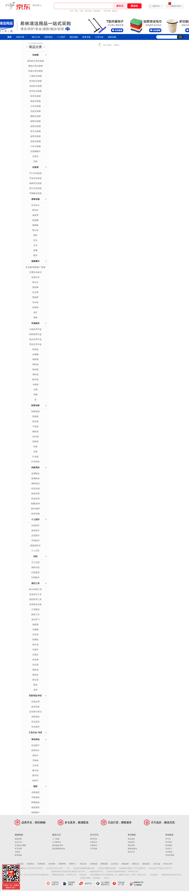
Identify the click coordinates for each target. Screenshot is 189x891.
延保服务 (168, 845)
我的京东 (156, 6)
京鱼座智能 (169, 855)
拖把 (35, 786)
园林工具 (35, 614)
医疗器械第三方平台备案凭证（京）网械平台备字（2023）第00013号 (118, 875)
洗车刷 (35, 634)
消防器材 (35, 716)
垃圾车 (35, 156)
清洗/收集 (35, 513)
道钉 (35, 312)
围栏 (35, 235)
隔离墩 (35, 225)
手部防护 (35, 540)
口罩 (71, 11)
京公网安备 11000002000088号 (30, 868)
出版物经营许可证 (96, 871)
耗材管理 (35, 493)
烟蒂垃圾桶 (35, 136)
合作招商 (51, 864)
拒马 (35, 240)
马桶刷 (35, 629)
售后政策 (131, 839)
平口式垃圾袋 (35, 173)
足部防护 (35, 535)
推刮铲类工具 (35, 599)
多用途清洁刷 (35, 604)
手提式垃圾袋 (35, 178)
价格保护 (131, 842)
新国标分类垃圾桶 (35, 61)
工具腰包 (35, 609)
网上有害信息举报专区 (102, 883)
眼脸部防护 (35, 545)
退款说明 (131, 845)
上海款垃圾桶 (35, 76)
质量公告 (135, 864)
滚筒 (35, 690)
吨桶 (35, 394)
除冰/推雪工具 (35, 589)
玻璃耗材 (35, 478)
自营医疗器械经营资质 (107, 868)
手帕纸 (35, 760)
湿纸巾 (35, 755)
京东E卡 (168, 849)
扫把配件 (35, 577)
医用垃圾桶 (35, 96)
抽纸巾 (35, 780)
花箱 (35, 161)
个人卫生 (35, 550)
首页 (9, 37)
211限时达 (56, 842)
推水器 (35, 644)
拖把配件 (35, 812)
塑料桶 (35, 359)
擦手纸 (35, 775)
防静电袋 (35, 411)
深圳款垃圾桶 (35, 86)
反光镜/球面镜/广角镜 (35, 267)
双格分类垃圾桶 (35, 71)
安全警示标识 (35, 711)
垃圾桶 (35, 55)
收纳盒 (35, 349)
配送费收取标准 (58, 849)
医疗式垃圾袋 (35, 188)
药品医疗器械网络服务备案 (84, 868)
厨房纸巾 (35, 750)
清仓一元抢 (78, 11)
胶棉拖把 (35, 802)
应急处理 (35, 701)
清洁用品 (88, 11)
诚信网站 (86, 883)
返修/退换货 (132, 849)
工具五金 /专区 (35, 732)
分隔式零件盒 (35, 329)
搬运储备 (74, 37)
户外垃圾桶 (35, 146)
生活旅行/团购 (20, 845)
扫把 (35, 556)
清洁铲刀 (35, 619)
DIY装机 (168, 842)
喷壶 (35, 685)
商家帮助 (62, 864)
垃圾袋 (35, 167)
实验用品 (35, 467)
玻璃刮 (35, 639)
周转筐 (35, 374)
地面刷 (35, 624)
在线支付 (93, 842)
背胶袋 (35, 441)
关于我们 (20, 864)
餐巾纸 (35, 770)
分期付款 (93, 845)
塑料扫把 (35, 567)
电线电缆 (96, 11)
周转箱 (35, 364)
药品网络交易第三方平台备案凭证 (132, 868)
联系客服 (18, 855)
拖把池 (35, 669)
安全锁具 (35, 727)
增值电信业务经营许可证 (171, 875)
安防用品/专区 (35, 695)
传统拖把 (35, 792)
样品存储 (35, 488)
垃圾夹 (35, 654)
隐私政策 (146, 864)
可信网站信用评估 (53, 883)
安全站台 (35, 205)
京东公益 (156, 864)
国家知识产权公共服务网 (136, 883)
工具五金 (99, 37)
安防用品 (48, 37)
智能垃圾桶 (35, 121)
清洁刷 (35, 664)
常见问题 (18, 849)
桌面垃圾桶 (35, 126)
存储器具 (35, 323)
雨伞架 (35, 680)
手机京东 (83, 864)
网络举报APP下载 (119, 883)
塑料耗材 (35, 483)
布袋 (35, 451)
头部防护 (35, 525)
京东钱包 (96, 878)
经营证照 (82, 875)
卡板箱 (35, 384)
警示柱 (35, 230)
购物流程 (18, 839)
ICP (68, 868)
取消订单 (131, 852)
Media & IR (167, 864)
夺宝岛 (168, 839)
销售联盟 (104, 864)
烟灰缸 (35, 674)
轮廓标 (35, 307)
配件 (35, 255)
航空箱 (35, 379)
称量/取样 (35, 503)
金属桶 (35, 354)
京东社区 (114, 864)
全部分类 (20, 37)
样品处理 (35, 498)
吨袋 (35, 446)
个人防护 (61, 37)
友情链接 (93, 864)
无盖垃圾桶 (35, 111)
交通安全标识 (35, 272)
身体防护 (35, 530)
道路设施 (112, 37)
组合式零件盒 (35, 339)
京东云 (106, 878)
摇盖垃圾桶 (35, 101)
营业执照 (153, 875)
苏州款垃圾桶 (35, 81)
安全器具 (35, 721)
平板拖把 (35, 797)
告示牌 (35, 292)
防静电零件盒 (35, 334)
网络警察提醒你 (69, 883)
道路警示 (35, 261)
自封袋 (35, 436)
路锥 (35, 250)
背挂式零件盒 (35, 344)
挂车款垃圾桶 (35, 91)
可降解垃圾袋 (35, 193)
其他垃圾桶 (35, 141)
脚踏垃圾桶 (35, 116)
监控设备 (35, 706)
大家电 (17, 852)
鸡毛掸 (35, 659)
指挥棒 (35, 287)
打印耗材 (35, 461)
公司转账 (93, 849)
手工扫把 (35, 562)
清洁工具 (36, 37)
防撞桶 (35, 220)
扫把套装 (35, 572)
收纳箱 (35, 369)
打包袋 (35, 456)
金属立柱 (35, 277)
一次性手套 (106, 11)
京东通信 (168, 852)
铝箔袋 (35, 421)
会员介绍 (18, 842)
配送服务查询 (57, 845)
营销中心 (72, 864)
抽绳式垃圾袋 (35, 183)
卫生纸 (35, 765)
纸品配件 (35, 745)
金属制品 (35, 473)
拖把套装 (35, 807)
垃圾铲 (35, 649)
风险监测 (125, 864)
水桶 (35, 389)
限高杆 (35, 210)
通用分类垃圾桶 (35, 66)
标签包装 (86, 37)
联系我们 (30, 864)
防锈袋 (35, 416)
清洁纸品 (35, 739)
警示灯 (35, 282)
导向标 (35, 302)
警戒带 (35, 297)
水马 (35, 245)
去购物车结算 (175, 6)
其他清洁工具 (35, 594)
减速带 (35, 215)
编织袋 (35, 431)
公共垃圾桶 (35, 106)
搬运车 (115, 11)
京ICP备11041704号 (54, 868)
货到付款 (93, 839)
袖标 (35, 317)
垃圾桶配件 (35, 151)
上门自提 (56, 839)
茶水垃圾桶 (35, 131)
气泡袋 (35, 426)
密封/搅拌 (35, 508)
